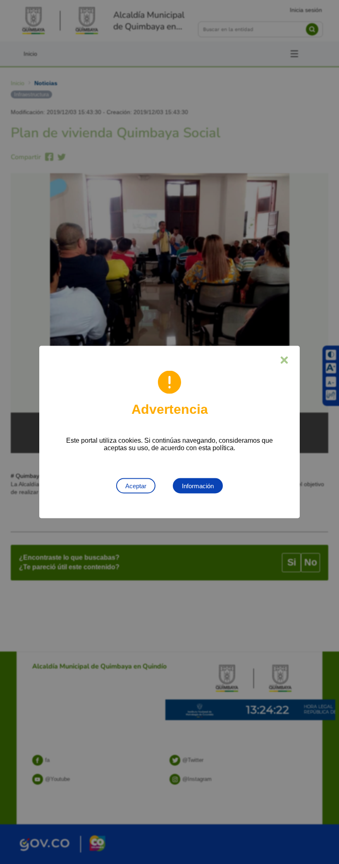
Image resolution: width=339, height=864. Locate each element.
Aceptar (135, 485)
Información (198, 485)
